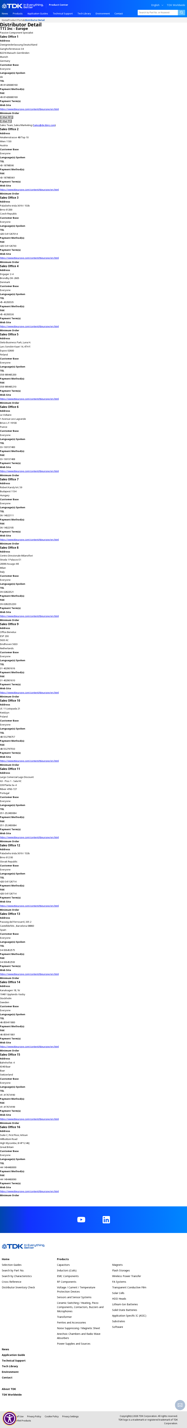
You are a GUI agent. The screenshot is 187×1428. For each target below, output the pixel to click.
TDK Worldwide (176, 5)
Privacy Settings (70, 1416)
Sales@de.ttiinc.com (44, 125)
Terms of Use (16, 1416)
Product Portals (16, 19)
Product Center (58, 5)
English (155, 5)
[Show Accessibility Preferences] (9, 1418)
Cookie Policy (52, 1416)
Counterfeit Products (20, 1420)
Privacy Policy (34, 1416)
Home (5, 19)
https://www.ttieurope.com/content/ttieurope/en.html (29, 109)
